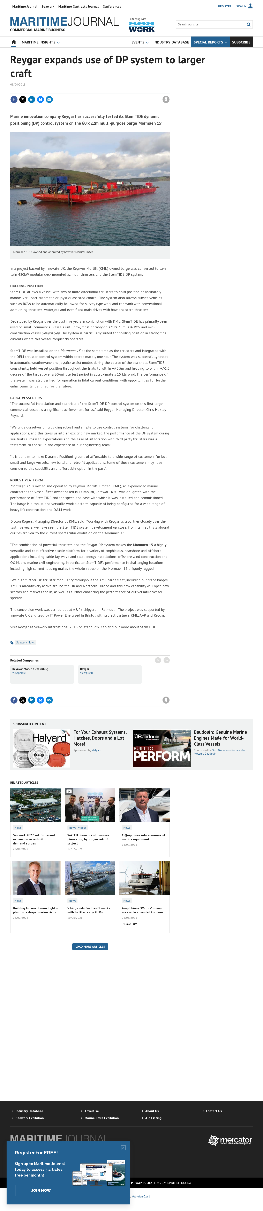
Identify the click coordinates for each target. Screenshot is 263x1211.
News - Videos (78, 827)
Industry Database (29, 1111)
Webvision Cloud (141, 1196)
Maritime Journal (24, 6)
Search (248, 24)
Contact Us (214, 1111)
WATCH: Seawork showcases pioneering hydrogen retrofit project (88, 839)
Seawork (48, 6)
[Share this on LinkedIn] (31, 99)
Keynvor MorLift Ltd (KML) (30, 669)
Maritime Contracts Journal (78, 6)
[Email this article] (49, 99)
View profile (19, 672)
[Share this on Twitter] (23, 99)
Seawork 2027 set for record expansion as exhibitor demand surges (34, 839)
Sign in (117, 91)
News (18, 827)
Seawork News (25, 642)
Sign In (241, 6)
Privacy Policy (141, 1183)
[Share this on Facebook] (14, 99)
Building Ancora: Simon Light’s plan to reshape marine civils (35, 910)
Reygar (84, 669)
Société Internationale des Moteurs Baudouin (220, 751)
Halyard (97, 750)
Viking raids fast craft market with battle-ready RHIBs (89, 910)
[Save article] (166, 99)
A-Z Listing (153, 1118)
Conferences (112, 6)
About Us (152, 1111)
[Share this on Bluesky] (40, 99)
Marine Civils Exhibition (101, 1118)
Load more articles (90, 946)
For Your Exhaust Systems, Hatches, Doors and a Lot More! (100, 738)
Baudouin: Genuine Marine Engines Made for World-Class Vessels (220, 738)
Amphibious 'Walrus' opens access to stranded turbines (143, 910)
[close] (169, 91)
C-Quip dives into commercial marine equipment (143, 837)
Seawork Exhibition (30, 1118)
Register (225, 6)
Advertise (91, 1111)
